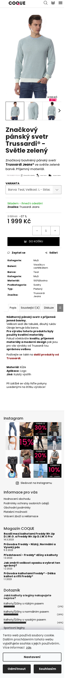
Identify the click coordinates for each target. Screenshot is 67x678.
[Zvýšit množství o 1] (54, 230)
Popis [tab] (13, 308)
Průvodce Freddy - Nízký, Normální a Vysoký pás (30, 546)
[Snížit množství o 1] (37, 230)
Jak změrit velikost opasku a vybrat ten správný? (32, 564)
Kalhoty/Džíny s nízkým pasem (24, 603)
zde (28, 647)
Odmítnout (17, 669)
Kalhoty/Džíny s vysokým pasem (25, 620)
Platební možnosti (15, 512)
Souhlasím (47, 669)
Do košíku (36, 241)
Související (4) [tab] (30, 308)
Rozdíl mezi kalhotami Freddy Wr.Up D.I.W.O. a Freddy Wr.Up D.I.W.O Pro (29, 535)
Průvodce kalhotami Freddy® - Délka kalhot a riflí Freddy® (29, 575)
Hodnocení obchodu (17, 499)
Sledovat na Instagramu (36, 483)
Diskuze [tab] (49, 308)
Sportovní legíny (14, 628)
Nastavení (32, 657)
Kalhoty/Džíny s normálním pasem (26, 612)
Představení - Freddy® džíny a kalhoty (31, 555)
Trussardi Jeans (29, 207)
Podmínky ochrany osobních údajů (26, 503)
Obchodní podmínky (17, 507)
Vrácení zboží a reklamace (21, 516)
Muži (36, 260)
